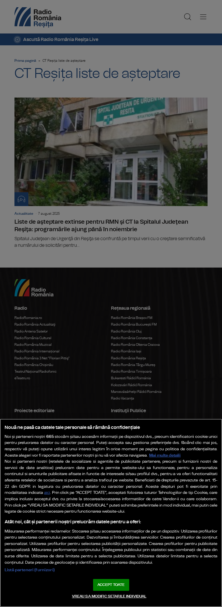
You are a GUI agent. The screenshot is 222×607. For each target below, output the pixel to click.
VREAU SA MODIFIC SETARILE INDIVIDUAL (109, 596)
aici (47, 493)
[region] (111, 513)
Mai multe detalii (165, 455)
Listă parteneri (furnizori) (30, 570)
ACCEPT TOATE (111, 585)
